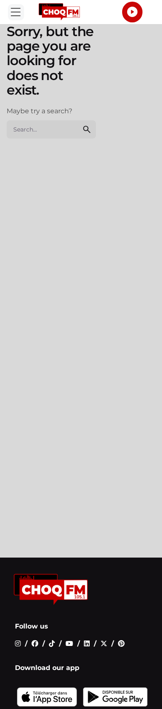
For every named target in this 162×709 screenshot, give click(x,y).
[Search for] (51, 129)
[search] (87, 129)
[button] (16, 12)
